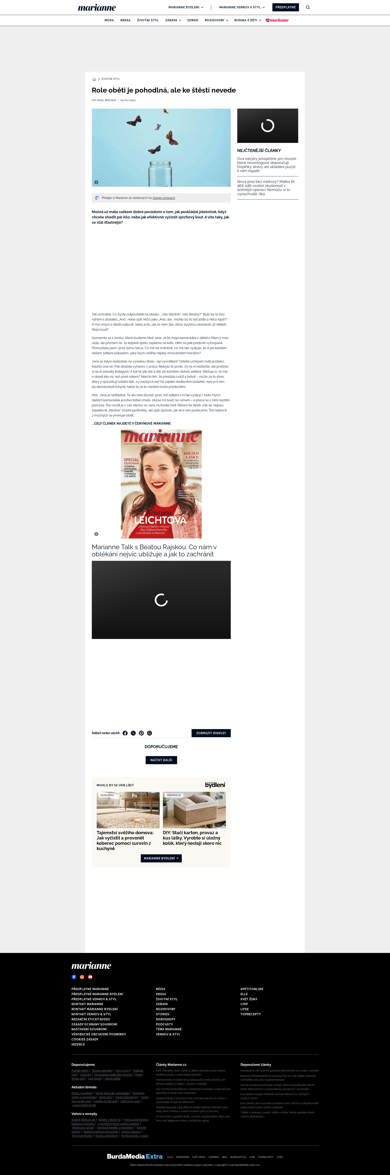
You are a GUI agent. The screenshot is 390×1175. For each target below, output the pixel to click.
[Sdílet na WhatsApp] (149, 733)
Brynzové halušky (82, 1135)
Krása (125, 20)
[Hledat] (308, 7)
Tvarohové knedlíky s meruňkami (115, 1127)
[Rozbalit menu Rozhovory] (226, 20)
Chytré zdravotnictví (126, 1097)
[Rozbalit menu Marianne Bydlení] (201, 7)
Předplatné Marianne (90, 989)
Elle (244, 994)
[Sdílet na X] (133, 733)
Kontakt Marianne (87, 1004)
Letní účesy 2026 (130, 1101)
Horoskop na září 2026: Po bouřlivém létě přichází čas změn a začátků (279, 1070)
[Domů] (100, 7)
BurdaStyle (238, 1157)
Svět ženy (249, 999)
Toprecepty (250, 1014)
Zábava (171, 20)
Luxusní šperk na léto (84, 1105)
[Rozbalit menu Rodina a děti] (259, 20)
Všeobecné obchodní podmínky (99, 1034)
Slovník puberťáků (102, 1070)
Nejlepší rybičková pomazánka (101, 1131)
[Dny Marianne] (277, 20)
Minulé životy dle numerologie (112, 1093)
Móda (109, 20)
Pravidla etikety (80, 1070)
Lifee (244, 1009)
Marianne (182, 1157)
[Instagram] (82, 976)
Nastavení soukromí (89, 1029)
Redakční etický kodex (91, 1019)
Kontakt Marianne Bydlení (95, 1009)
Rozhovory (214, 20)
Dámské (214, 1157)
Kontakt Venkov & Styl (91, 1014)
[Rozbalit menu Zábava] (179, 20)
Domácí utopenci (131, 1131)
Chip (244, 1004)
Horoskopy (166, 1019)
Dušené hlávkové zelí (83, 1119)
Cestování (85, 1074)
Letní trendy (95, 1078)
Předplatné (286, 7)
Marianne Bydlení (184, 7)
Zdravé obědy (112, 1078)
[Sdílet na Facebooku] (125, 733)
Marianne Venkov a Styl (240, 7)
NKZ (224, 1157)
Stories (162, 1014)
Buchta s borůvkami (106, 1135)
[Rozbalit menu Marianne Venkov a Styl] (262, 7)
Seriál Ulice (105, 1097)
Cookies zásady (85, 1039)
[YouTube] (90, 976)
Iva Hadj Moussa (104, 100)
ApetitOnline (251, 989)
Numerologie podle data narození (113, 1074)
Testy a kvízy (122, 1070)
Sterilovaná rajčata (82, 1127)
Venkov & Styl (168, 1034)
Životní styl (148, 20)
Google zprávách (164, 198)
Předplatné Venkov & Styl (94, 999)
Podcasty (164, 1024)
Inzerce (78, 1044)
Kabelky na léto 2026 (105, 1101)
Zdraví (192, 20)
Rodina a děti (245, 20)
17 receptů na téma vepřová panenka (118, 1123)
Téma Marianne (169, 1029)
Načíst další (161, 760)
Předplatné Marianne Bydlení (97, 994)
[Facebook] (74, 976)
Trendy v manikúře (82, 1093)
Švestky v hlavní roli (109, 1119)
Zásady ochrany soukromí (94, 1024)
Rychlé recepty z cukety (134, 1135)
